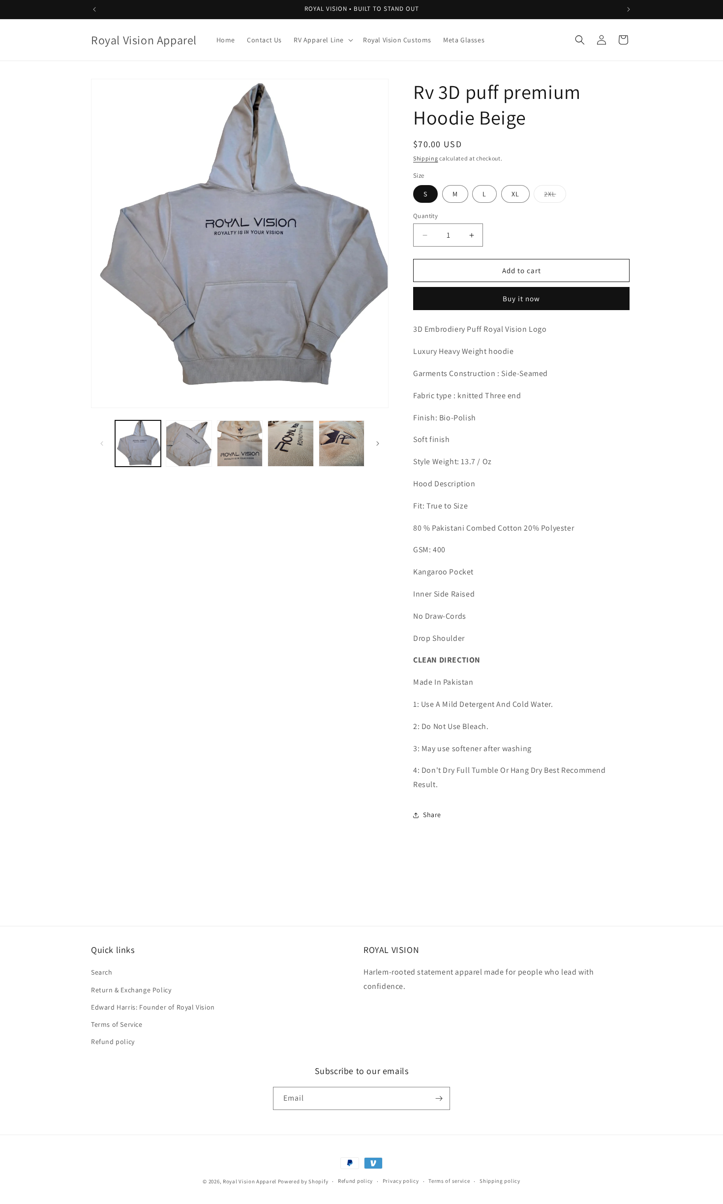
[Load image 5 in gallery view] (341, 443)
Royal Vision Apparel (249, 1181)
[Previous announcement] (94, 9)
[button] (322, 40)
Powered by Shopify (303, 1181)
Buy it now (521, 298)
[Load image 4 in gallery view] (290, 443)
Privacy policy (401, 1180)
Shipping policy (500, 1180)
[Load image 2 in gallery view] (188, 443)
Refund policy (113, 1041)
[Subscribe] (439, 1098)
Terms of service (449, 1180)
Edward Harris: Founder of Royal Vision (153, 1007)
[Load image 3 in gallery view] (240, 443)
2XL (555, 196)
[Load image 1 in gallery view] (138, 443)
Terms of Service (117, 1024)
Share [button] (432, 814)
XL (515, 194)
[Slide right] (378, 443)
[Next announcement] (628, 9)
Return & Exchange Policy (131, 989)
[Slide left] (102, 443)
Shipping (425, 158)
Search (102, 972)
